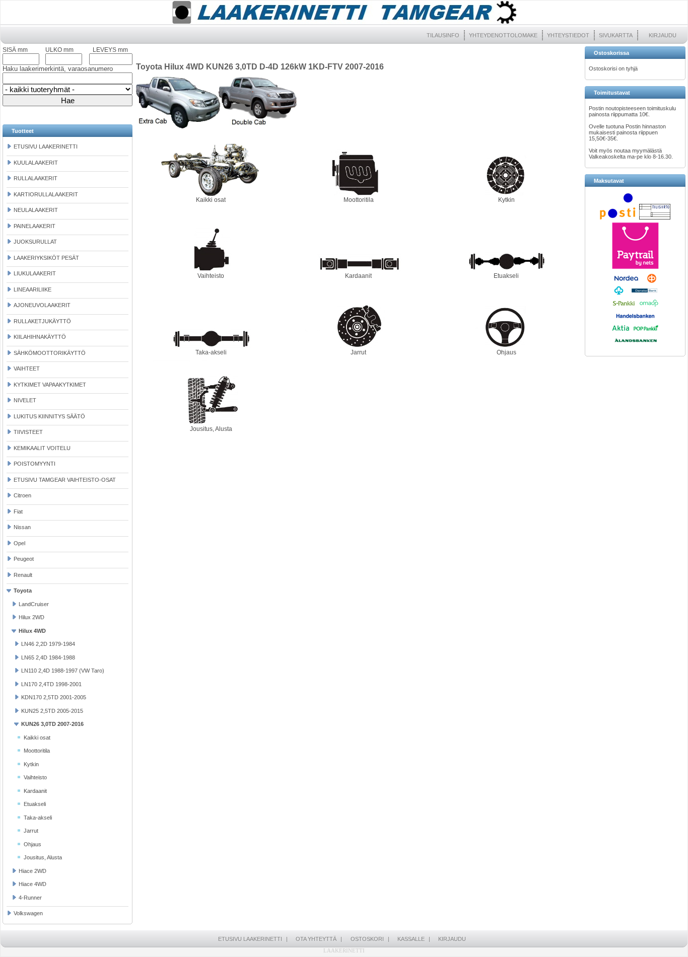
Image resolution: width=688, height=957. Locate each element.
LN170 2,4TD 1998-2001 (51, 684)
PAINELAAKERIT (34, 226)
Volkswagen (28, 913)
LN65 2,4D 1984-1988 (48, 657)
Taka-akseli (38, 818)
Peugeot (24, 559)
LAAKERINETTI (344, 950)
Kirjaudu (662, 35)
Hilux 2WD (31, 617)
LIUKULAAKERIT (35, 273)
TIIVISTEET (28, 432)
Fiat (18, 511)
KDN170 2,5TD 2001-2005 (53, 697)
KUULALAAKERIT (36, 163)
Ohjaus (32, 844)
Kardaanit (35, 791)
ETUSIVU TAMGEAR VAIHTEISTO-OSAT (65, 480)
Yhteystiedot (568, 35)
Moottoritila (37, 751)
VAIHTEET (27, 368)
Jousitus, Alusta (43, 857)
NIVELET (25, 400)
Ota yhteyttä (316, 939)
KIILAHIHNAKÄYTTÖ (40, 337)
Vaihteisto (35, 777)
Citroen (22, 495)
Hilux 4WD (32, 631)
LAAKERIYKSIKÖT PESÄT (46, 258)
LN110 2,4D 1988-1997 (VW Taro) (62, 671)
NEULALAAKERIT (36, 210)
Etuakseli (35, 804)
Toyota (23, 590)
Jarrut (31, 831)
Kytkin (31, 764)
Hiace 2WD (32, 871)
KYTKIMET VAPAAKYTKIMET (50, 385)
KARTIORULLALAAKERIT (46, 194)
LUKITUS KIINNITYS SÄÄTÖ (49, 416)
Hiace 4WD (32, 884)
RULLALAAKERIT (35, 178)
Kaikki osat (37, 737)
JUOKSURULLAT (35, 242)
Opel (19, 543)
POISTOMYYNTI (34, 464)
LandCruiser (34, 604)
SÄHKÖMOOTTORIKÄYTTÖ (50, 353)
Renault (23, 575)
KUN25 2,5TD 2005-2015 (52, 711)
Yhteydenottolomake (503, 35)
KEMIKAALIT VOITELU (42, 448)
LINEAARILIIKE (32, 289)
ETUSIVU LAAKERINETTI (46, 146)
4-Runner (30, 898)
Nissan (22, 527)
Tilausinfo (443, 35)
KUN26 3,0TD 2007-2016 (52, 724)
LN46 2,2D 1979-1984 (48, 644)
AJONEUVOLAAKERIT (42, 305)
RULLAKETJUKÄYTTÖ (42, 321)
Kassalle (411, 939)
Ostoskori (367, 939)
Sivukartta (616, 35)
